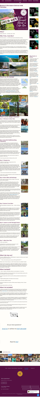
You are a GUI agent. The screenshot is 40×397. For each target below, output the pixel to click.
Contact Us (30, 0)
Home (3, 0)
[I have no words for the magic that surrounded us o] (34, 356)
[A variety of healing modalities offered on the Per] (22, 356)
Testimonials (25, 0)
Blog (20, 2)
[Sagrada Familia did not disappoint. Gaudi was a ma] (2, 356)
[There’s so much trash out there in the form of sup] (10, 360)
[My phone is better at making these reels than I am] (38, 356)
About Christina (35, 0)
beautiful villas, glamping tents (11, 90)
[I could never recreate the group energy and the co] (30, 356)
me (7, 329)
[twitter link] (30, 387)
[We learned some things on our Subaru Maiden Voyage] (38, 360)
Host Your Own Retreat (17, 0)
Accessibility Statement (26, 368)
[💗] (34, 360)
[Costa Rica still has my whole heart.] (22, 360)
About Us (9, 368)
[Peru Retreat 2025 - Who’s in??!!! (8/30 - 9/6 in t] (26, 356)
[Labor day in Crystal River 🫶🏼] (14, 356)
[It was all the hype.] (6, 356)
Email (4, 329)
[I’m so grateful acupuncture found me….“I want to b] (18, 356)
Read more (35, 61)
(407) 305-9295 (21, 329)
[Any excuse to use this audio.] (26, 360)
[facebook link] (31, 388)
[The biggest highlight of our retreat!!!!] (2, 360)
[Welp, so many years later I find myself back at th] (6, 360)
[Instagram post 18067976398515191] (18, 360)
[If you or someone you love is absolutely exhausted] (30, 360)
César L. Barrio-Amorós (13, 194)
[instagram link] (30, 386)
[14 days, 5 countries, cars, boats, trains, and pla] (10, 356)
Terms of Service (14, 368)
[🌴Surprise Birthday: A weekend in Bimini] (14, 360)
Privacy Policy (20, 368)
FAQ (17, 342)
